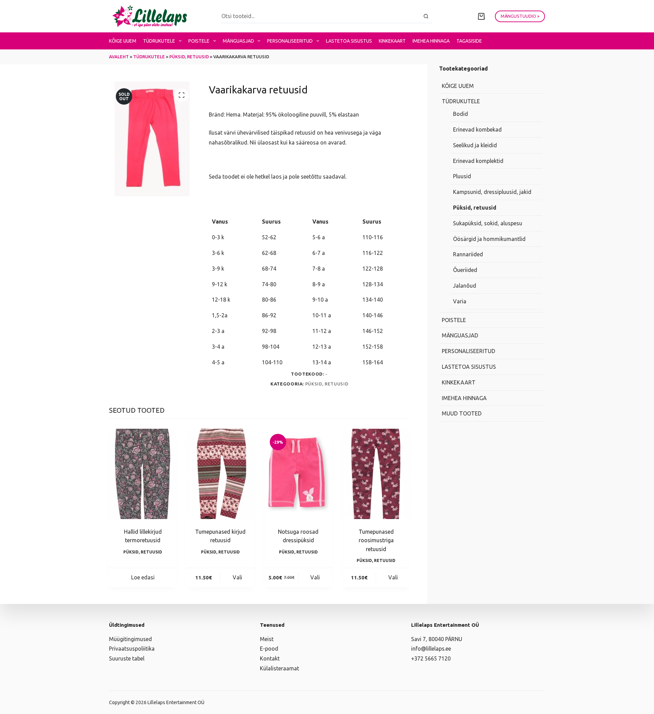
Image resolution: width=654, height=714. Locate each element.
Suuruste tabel (126, 658)
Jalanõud (464, 286)
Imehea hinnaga (431, 41)
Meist (267, 639)
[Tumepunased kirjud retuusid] (220, 474)
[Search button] (426, 16)
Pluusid (462, 176)
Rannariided (468, 254)
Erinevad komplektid (478, 161)
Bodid (460, 114)
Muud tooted (462, 413)
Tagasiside (469, 41)
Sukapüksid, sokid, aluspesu (487, 223)
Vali (237, 577)
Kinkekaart (392, 41)
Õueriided (465, 270)
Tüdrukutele (159, 41)
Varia (459, 301)
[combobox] (320, 16)
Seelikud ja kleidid (475, 145)
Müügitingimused (130, 639)
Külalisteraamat (279, 668)
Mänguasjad (238, 41)
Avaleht (119, 56)
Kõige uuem (122, 41)
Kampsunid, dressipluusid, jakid (492, 192)
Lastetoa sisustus (349, 41)
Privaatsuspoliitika (132, 648)
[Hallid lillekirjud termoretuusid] (142, 474)
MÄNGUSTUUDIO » (520, 16)
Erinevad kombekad (477, 129)
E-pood (269, 648)
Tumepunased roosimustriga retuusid (376, 540)
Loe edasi (143, 577)
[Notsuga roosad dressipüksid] (298, 474)
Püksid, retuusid (189, 56)
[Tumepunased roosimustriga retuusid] (376, 474)
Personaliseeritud (290, 41)
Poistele (198, 41)
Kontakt (270, 658)
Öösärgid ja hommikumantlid (489, 239)
